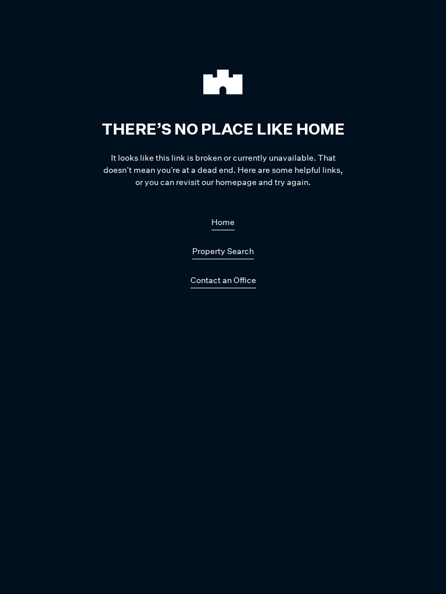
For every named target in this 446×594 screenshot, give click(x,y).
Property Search (223, 251)
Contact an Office (223, 280)
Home (223, 222)
